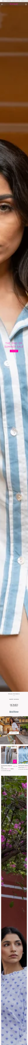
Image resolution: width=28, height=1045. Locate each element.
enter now (14, 350)
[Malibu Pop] (5, 771)
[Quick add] (15, 761)
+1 (14, 770)
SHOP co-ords (14, 732)
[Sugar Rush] (2, 771)
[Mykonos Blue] (12, 771)
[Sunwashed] (7, 771)
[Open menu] (3, 4)
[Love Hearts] (27, 769)
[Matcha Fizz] (10, 771)
